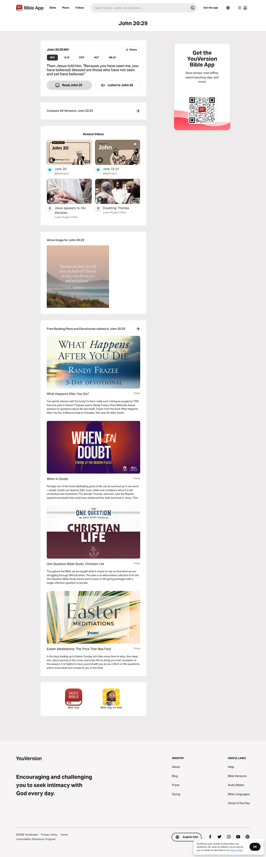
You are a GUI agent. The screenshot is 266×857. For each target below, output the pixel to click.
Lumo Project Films (66, 217)
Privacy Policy (49, 834)
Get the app (210, 7)
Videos (79, 7)
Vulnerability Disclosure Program (35, 839)
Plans (65, 7)
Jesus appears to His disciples (70, 210)
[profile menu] (242, 8)
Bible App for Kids (111, 707)
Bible (53, 7)
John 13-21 (114, 169)
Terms (64, 834)
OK (255, 846)
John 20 (64, 169)
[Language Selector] (228, 8)
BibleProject (62, 173)
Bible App (73, 707)
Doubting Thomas (120, 208)
